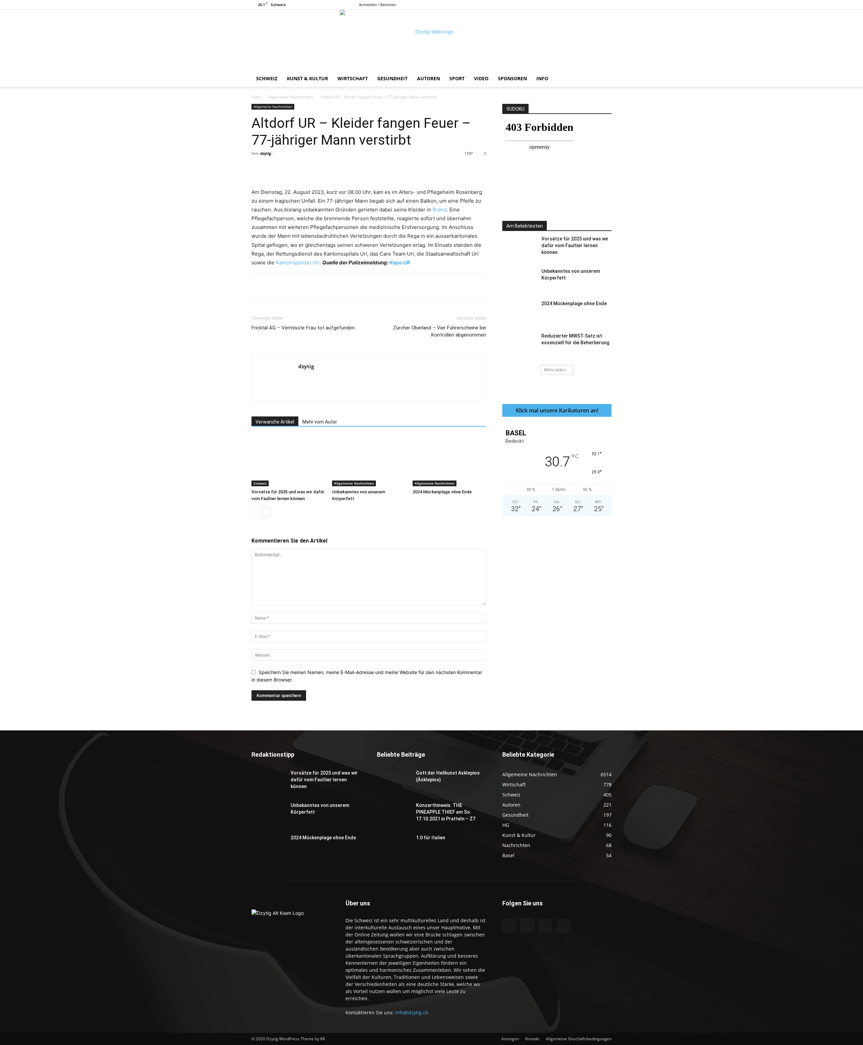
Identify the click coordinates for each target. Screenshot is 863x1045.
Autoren (428, 78)
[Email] (376, 168)
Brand (440, 209)
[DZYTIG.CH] (431, 40)
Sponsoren (512, 78)
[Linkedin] (361, 168)
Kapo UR (399, 262)
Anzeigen (510, 1039)
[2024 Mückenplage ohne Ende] (449, 461)
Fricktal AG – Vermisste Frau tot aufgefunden (303, 328)
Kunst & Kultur (307, 78)
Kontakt (532, 1039)
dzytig (265, 153)
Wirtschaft (352, 78)
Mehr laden (555, 370)
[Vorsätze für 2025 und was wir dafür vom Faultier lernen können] (288, 461)
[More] (392, 168)
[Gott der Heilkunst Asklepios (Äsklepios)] (394, 781)
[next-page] (266, 512)
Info (542, 78)
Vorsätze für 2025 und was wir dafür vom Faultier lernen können (574, 245)
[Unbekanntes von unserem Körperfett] (369, 461)
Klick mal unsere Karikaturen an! (557, 410)
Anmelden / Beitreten (377, 4)
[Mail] (595, 4)
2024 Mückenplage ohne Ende (442, 491)
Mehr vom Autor (319, 422)
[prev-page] (255, 512)
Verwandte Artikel (275, 422)
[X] (606, 4)
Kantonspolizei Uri (298, 262)
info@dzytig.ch (411, 1012)
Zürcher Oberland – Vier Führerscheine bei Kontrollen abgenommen (439, 331)
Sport (457, 78)
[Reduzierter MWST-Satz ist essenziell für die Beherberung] (519, 344)
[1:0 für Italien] (394, 846)
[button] (603, 79)
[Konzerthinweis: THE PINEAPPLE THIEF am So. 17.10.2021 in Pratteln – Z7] (394, 813)
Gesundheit (392, 78)
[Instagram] (584, 4)
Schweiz (266, 78)
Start (256, 97)
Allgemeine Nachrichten (290, 97)
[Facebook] (573, 4)
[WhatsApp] (345, 168)
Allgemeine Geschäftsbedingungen (579, 1039)
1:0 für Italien (430, 837)
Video (481, 78)
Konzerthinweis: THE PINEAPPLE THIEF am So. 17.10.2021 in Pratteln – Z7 (445, 812)
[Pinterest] (330, 168)
